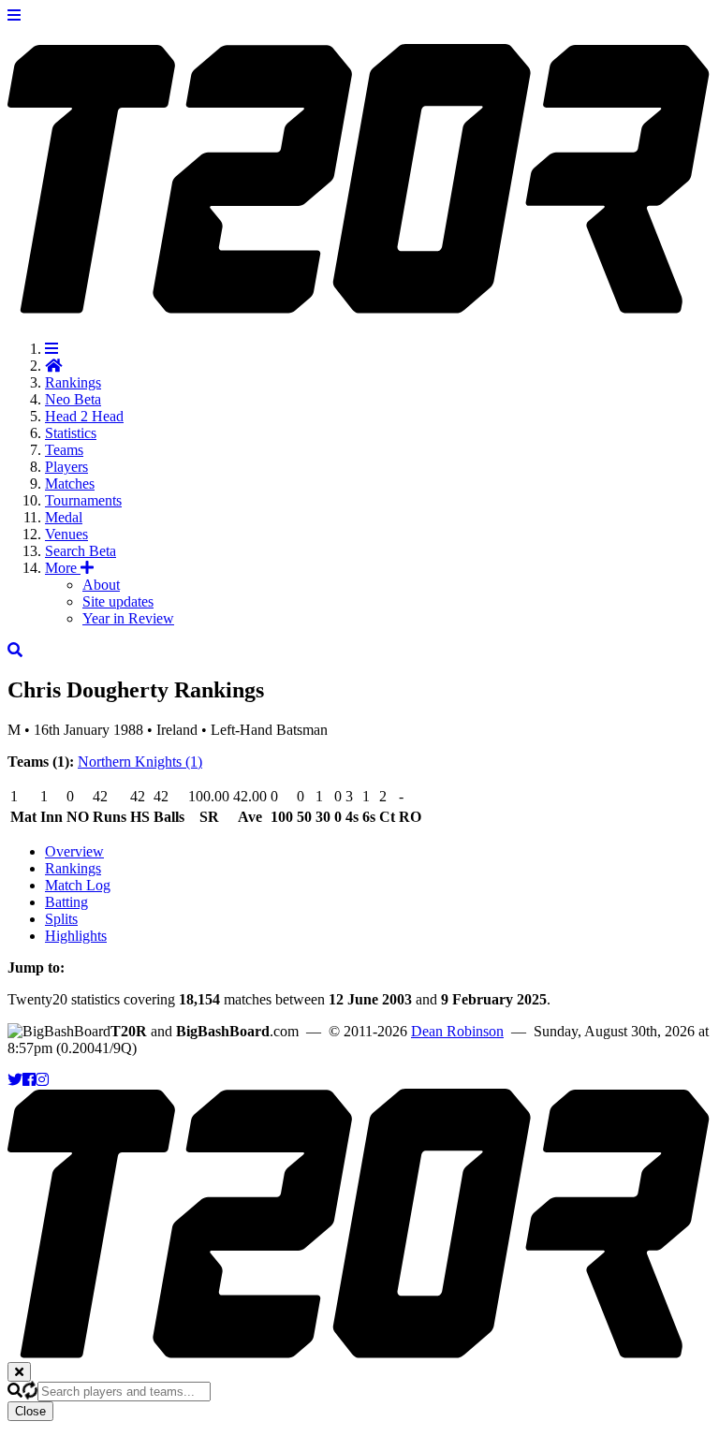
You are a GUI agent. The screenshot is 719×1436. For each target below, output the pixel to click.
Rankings (73, 382)
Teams (64, 450)
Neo (73, 399)
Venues (66, 534)
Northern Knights (140, 761)
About (101, 585)
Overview (74, 851)
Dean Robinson (457, 1031)
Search (80, 551)
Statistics (70, 433)
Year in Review (128, 618)
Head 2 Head (84, 416)
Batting (66, 902)
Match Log (77, 885)
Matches (70, 483)
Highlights (76, 936)
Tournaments (83, 500)
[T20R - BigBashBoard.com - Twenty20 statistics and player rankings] (359, 303)
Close (30, 1411)
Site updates (118, 601)
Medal (63, 517)
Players (66, 467)
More (63, 568)
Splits (61, 919)
